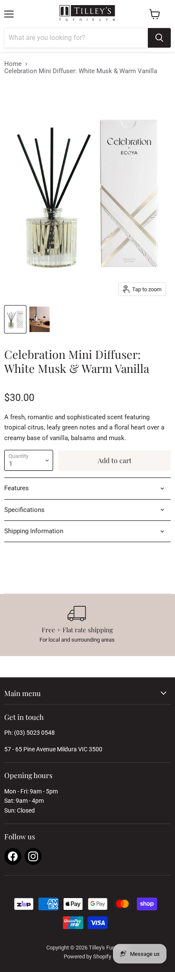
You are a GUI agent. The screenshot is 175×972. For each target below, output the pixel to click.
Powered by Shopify (87, 956)
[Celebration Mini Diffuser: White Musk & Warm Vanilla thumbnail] (15, 319)
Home (13, 64)
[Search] (159, 38)
